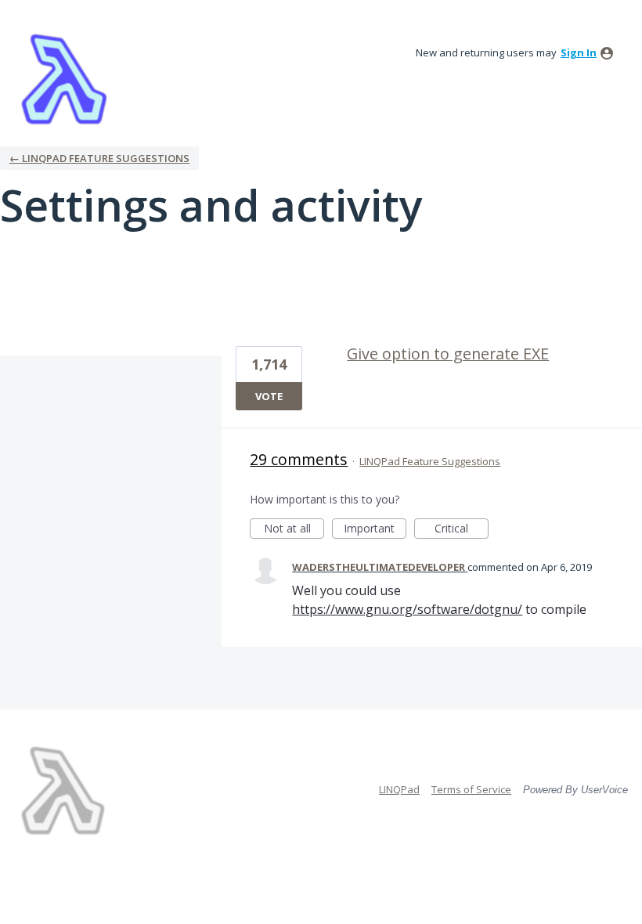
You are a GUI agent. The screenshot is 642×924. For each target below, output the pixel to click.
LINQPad (399, 789)
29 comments (299, 459)
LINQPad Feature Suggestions (429, 461)
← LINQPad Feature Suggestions (99, 158)
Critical (462, 530)
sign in (579, 52)
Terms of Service (471, 789)
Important (375, 530)
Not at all (294, 530)
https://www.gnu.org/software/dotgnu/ (407, 609)
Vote (269, 396)
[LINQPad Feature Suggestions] (64, 78)
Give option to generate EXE (448, 353)
